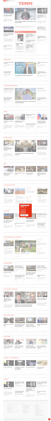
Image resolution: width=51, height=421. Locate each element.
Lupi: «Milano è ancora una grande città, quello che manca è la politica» (31, 273)
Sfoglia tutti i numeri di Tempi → (44, 352)
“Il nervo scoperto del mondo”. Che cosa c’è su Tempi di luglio (19, 347)
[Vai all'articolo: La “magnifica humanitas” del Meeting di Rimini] (9, 10)
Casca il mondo (6, 187)
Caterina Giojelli (5, 50)
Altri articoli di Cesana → (45, 158)
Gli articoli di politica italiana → (44, 132)
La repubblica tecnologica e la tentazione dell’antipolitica (19, 368)
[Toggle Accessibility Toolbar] (49, 419)
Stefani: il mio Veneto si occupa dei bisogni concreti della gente (41, 224)
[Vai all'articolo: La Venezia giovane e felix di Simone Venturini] (20, 116)
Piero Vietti (5, 303)
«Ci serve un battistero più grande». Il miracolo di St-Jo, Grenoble (9, 34)
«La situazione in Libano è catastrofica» (24, 75)
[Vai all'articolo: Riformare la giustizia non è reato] (42, 320)
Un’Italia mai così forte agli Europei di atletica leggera (41, 174)
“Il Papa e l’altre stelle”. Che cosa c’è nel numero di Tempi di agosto (8, 347)
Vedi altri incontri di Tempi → (44, 331)
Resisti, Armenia (40, 88)
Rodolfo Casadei (5, 37)
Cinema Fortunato (28, 187)
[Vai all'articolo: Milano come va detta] (9, 268)
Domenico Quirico (39, 103)
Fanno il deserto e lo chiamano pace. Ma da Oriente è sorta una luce (41, 28)
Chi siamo (37, 404)
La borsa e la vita (39, 187)
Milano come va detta (7, 272)
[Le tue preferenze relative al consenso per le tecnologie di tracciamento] (1, 419)
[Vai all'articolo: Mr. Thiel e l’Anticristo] (9, 384)
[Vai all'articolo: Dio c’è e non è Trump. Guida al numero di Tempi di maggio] (42, 341)
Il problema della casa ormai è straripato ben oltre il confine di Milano (19, 267)
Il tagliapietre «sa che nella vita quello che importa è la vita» (42, 244)
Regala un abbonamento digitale (40, 415)
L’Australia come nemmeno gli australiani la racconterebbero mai (20, 197)
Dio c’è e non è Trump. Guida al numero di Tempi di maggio (42, 347)
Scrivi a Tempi (37, 405)
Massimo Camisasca (6, 76)
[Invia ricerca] (47, 1)
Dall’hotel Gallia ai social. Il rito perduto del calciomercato (8, 174)
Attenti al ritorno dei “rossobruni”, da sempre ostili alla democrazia (41, 122)
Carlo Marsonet (5, 103)
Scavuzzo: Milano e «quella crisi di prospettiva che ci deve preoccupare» (20, 276)
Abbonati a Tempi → (45, 54)
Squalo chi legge (17, 187)
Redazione (27, 38)
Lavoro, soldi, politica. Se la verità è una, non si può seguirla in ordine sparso (42, 148)
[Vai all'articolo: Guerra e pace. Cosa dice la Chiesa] (9, 320)
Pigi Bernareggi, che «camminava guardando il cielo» (42, 37)
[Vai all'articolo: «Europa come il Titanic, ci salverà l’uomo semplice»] (42, 294)
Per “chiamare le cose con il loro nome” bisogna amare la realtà (8, 221)
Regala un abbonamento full (39, 414)
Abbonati (5, 0)
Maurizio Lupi (27, 276)
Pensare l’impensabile (8, 248)
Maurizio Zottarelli (17, 256)
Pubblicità (37, 407)
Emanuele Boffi (27, 128)
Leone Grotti (16, 77)
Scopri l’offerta (23, 215)
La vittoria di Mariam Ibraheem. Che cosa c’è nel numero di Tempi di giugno (31, 347)
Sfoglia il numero (20, 51)
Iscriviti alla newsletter (38, 406)
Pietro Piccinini (27, 49)
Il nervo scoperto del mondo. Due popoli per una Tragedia (42, 98)
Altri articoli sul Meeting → (44, 80)
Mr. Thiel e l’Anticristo (8, 367)
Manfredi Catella (39, 271)
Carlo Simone (38, 250)
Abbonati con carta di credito (39, 411)
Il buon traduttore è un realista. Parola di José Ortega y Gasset (8, 98)
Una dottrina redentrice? (30, 367)
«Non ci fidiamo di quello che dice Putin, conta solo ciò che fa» (19, 383)
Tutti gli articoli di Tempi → (44, 106)
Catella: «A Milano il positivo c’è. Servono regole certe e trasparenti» (42, 267)
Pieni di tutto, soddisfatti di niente (22, 253)
